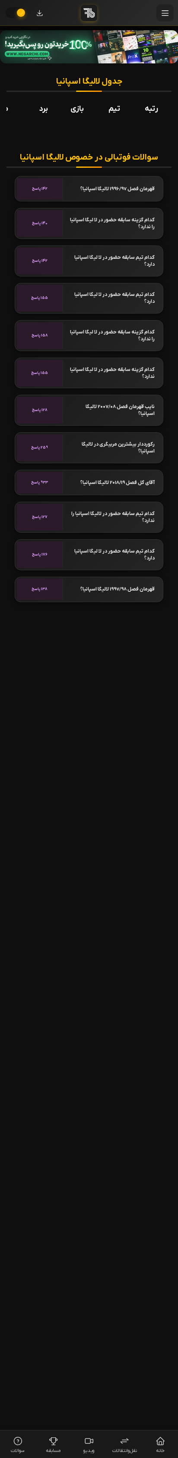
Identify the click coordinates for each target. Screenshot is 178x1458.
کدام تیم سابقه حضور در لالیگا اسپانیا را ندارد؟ (113, 517)
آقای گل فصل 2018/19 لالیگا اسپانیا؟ (117, 482)
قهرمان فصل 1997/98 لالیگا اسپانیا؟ (117, 589)
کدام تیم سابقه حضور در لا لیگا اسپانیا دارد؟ (114, 261)
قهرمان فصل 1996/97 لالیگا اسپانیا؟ (117, 188)
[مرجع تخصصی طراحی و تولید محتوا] (89, 46)
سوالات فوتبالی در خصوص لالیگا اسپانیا (89, 157)
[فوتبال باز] (89, 13)
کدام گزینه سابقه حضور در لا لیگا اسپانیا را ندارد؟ (112, 223)
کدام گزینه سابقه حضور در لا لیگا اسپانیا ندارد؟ (112, 373)
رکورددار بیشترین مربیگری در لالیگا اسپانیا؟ (118, 448)
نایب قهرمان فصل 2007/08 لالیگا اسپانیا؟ (120, 410)
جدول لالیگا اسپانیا (89, 81)
